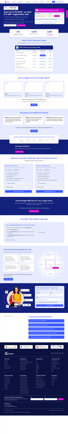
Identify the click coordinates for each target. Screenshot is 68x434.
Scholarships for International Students (26, 362)
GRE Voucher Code (39, 377)
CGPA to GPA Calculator (24, 387)
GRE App (5, 384)
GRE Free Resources (55, 362)
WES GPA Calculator (23, 386)
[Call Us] (53, 2)
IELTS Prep (6, 363)
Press (52, 383)
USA (36, 360)
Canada (37, 363)
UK (36, 362)
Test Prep (13, 1)
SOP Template (54, 365)
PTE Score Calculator (23, 384)
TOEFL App (6, 386)
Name (31, 397)
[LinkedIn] (57, 353)
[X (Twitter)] (63, 353)
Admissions (20, 1)
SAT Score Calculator (23, 378)
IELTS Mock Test (7, 380)
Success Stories (35, 1)
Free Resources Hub (55, 360)
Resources (42, 1)
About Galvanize (54, 377)
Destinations (27, 1)
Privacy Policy (6, 410)
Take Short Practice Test (18, 191)
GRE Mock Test (6, 377)
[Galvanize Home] (7, 2)
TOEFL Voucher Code (39, 378)
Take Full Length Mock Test (49, 191)
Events (53, 369)
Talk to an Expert (8, 279)
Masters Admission (23, 365)
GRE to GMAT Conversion (24, 390)
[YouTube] (52, 353)
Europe (37, 369)
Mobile (37, 297)
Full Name (38, 292)
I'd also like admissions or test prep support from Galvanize (47, 302)
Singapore (37, 366)
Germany (37, 365)
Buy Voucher (43, 55)
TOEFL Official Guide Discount (41, 384)
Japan (37, 372)
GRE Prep (5, 360)
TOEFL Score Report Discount (40, 383)
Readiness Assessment (23, 363)
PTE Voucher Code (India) (40, 386)
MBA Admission (22, 366)
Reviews (53, 380)
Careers (53, 381)
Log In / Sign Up (60, 1)
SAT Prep (5, 365)
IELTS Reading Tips (7, 366)
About (48, 1)
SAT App (5, 387)
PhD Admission (22, 369)
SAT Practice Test (7, 381)
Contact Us (34, 104)
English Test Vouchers (39, 387)
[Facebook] (55, 353)
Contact (53, 384)
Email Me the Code (21, 25)
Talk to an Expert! (19, 151)
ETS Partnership (54, 378)
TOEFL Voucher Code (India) (40, 381)
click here (55, 19)
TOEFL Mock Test (7, 378)
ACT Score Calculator (23, 383)
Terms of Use (11, 410)
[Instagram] (60, 353)
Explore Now (34, 131)
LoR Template (54, 366)
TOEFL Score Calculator (24, 380)
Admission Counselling (23, 360)
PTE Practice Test (7, 383)
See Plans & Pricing (34, 211)
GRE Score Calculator (23, 377)
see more (22, 19)
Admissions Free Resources (56, 363)
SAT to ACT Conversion (24, 393)
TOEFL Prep (6, 362)
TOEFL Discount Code (39, 380)
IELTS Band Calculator (23, 381)
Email (51, 292)
